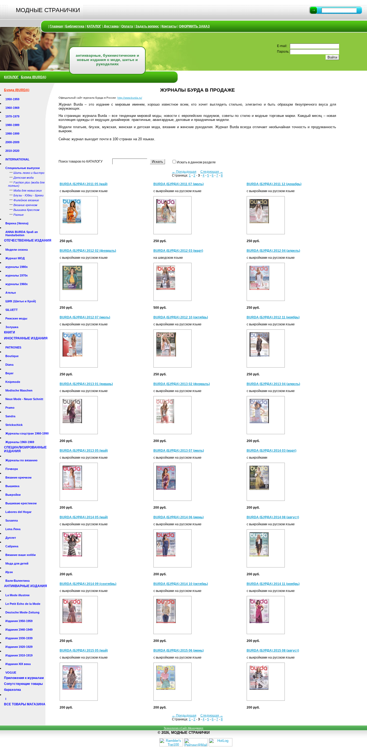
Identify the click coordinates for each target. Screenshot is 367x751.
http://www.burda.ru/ (129, 97)
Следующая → (211, 172)
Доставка (111, 26)
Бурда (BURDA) (33, 77)
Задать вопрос (147, 26)
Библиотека (74, 26)
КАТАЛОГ (94, 26)
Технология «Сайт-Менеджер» (183, 728)
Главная (56, 26)
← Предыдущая (184, 172)
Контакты (169, 26)
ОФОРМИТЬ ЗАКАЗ (194, 26)
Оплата (127, 26)
